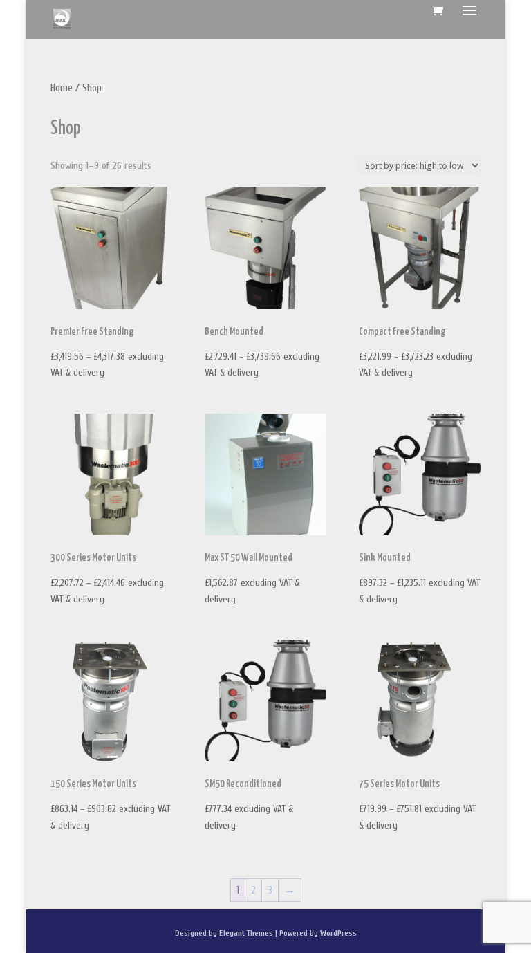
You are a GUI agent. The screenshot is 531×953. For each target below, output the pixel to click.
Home (61, 88)
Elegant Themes (246, 933)
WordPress (338, 933)
